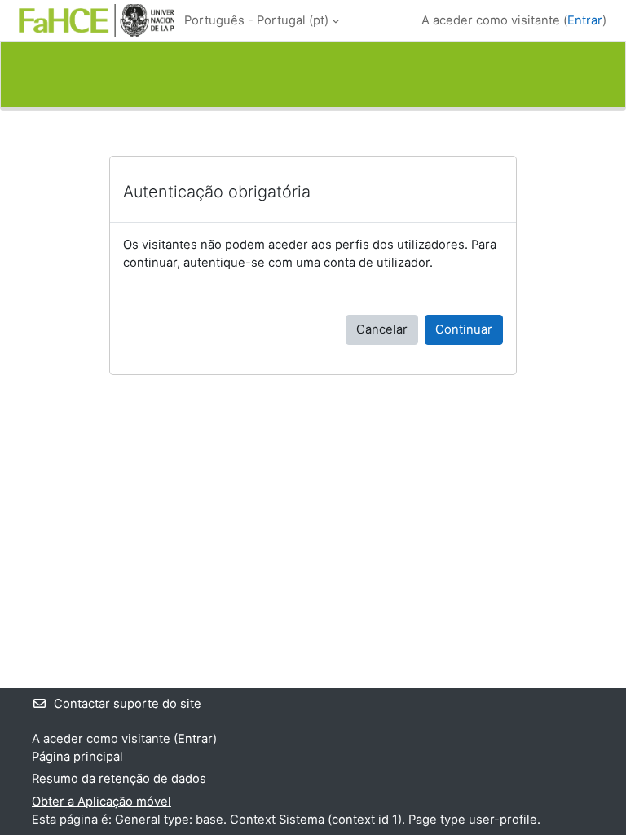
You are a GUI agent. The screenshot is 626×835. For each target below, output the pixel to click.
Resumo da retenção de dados (119, 778)
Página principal (77, 756)
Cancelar (382, 329)
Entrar (584, 20)
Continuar (463, 329)
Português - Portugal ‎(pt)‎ (256, 20)
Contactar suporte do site (127, 703)
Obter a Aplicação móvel (101, 801)
